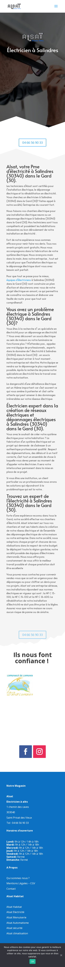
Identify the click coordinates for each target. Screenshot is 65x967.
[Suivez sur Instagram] (39, 751)
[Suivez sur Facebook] (25, 751)
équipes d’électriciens (18, 280)
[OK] (61, 955)
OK (32, 961)
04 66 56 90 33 (32, 142)
